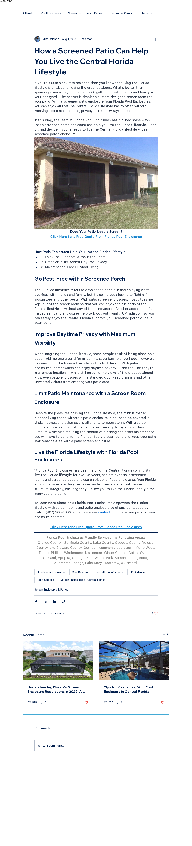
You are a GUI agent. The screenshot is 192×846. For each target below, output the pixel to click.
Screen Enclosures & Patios (85, 13)
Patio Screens (45, 579)
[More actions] (155, 39)
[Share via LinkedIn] (54, 601)
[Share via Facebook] (36, 601)
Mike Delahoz (80, 572)
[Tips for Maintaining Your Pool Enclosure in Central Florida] (134, 660)
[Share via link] (63, 601)
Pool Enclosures (51, 13)
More (145, 13)
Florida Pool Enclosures (51, 572)
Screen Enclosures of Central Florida (82, 579)
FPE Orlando (137, 572)
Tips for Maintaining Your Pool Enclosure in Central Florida (128, 689)
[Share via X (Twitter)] (45, 601)
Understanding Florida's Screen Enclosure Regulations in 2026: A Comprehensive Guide (55, 689)
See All (165, 634)
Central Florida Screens (109, 572)
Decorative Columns (122, 13)
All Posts (28, 13)
